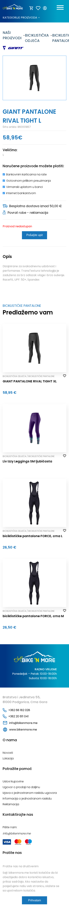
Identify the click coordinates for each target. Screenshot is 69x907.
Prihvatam (34, 900)
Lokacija (8, 758)
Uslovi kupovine (13, 781)
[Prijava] (45, 8)
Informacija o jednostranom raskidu (27, 798)
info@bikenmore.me (23, 723)
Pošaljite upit (34, 235)
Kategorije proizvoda (20, 18)
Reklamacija (11, 804)
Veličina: (10, 149)
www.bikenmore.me (23, 729)
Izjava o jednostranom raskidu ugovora (30, 793)
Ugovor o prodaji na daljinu (21, 787)
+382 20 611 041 (18, 716)
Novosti (8, 753)
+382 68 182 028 (19, 710)
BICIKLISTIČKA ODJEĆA (37, 35)
